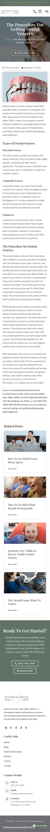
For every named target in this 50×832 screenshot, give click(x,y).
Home (8, 39)
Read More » (13, 469)
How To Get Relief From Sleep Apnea (22, 460)
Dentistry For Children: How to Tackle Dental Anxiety (22, 554)
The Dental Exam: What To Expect (24, 601)
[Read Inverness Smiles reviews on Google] (25, 802)
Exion (20, 379)
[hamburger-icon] (46, 11)
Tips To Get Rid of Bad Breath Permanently (21, 506)
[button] (25, 3)
